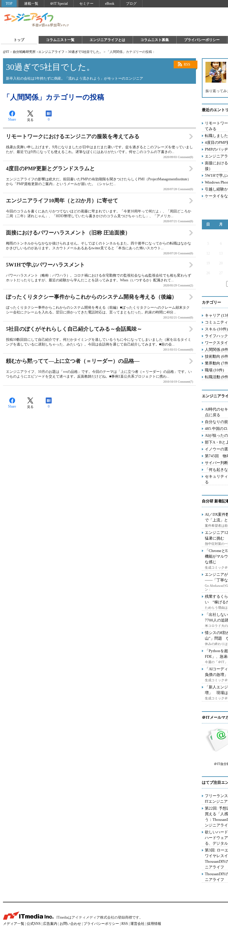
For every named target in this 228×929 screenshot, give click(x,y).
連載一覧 (31, 3)
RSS (187, 64)
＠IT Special (59, 3)
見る (30, 120)
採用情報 (154, 924)
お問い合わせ (70, 924)
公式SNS (34, 924)
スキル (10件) (216, 329)
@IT (6, 51)
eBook (109, 3)
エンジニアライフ (36, 20)
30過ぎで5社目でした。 (85, 51)
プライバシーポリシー (202, 40)
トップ (19, 40)
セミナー (86, 3)
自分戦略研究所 (24, 51)
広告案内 (50, 924)
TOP (9, 3)
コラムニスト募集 (154, 40)
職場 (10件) (214, 370)
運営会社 (137, 924)
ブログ (131, 3)
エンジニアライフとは (107, 40)
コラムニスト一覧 (60, 40)
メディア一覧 (13, 924)
